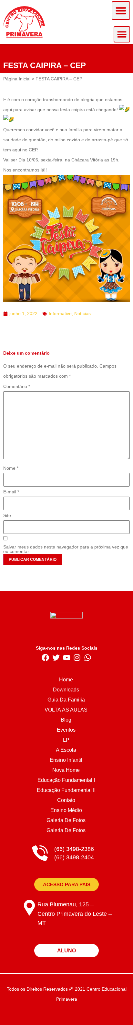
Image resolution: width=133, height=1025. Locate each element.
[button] (121, 10)
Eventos (66, 730)
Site (7, 515)
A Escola (66, 750)
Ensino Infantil (66, 760)
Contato (66, 800)
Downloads (66, 689)
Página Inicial (16, 78)
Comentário (16, 386)
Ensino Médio (66, 810)
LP (66, 740)
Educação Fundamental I (66, 780)
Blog (66, 720)
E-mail (11, 491)
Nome (10, 468)
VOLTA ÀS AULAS (66, 710)
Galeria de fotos (66, 830)
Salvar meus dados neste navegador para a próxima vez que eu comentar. (65, 549)
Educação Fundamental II (66, 790)
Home (66, 679)
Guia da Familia (66, 699)
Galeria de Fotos (66, 820)
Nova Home (66, 770)
